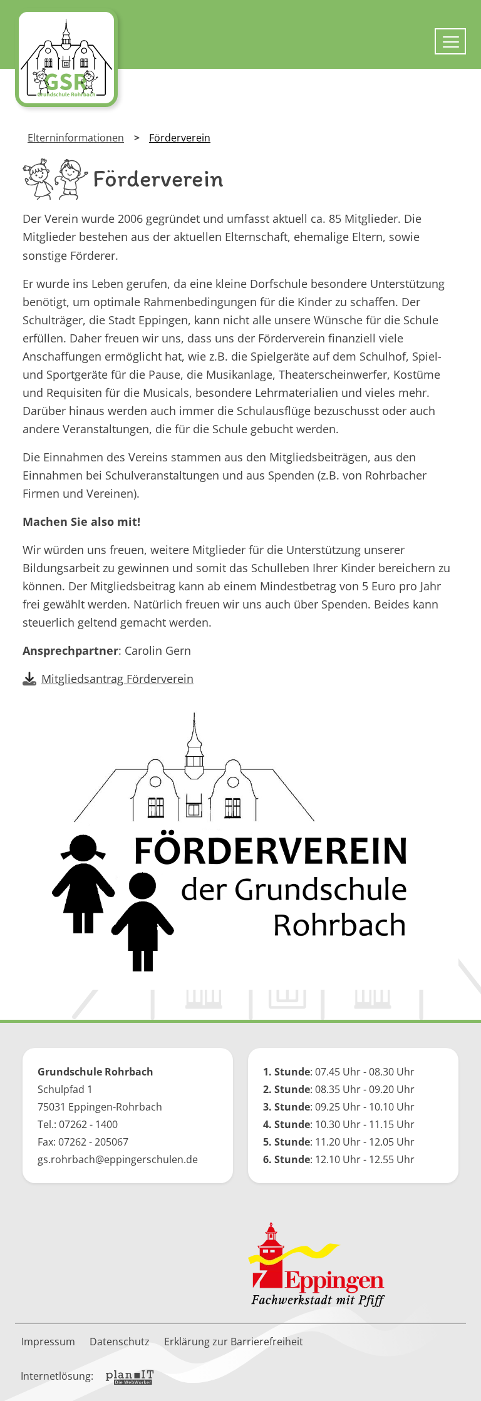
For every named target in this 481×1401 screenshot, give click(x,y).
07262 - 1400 (88, 1124)
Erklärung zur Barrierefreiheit (233, 1341)
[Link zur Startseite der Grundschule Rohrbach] (66, 57)
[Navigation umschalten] (450, 41)
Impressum (48, 1341)
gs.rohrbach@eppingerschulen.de (118, 1159)
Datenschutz (120, 1341)
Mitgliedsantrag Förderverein (117, 678)
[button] (462, 1382)
